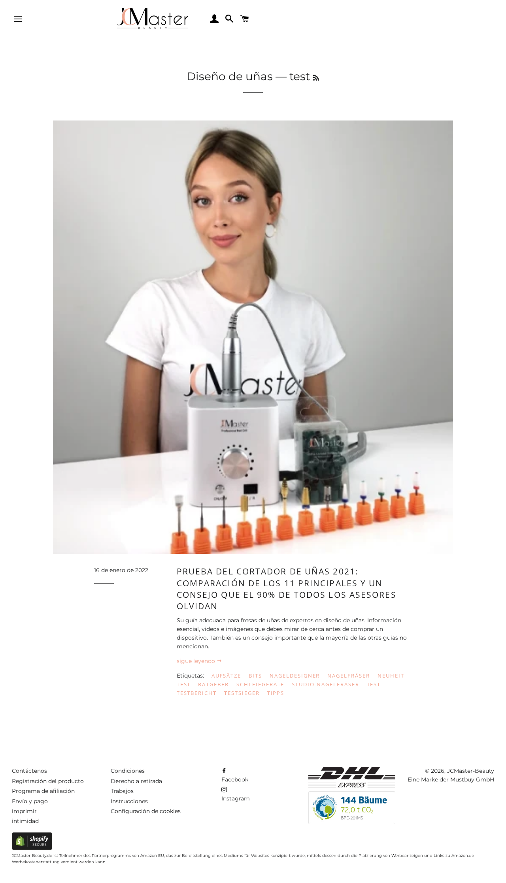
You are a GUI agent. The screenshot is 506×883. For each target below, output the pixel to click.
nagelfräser (348, 675)
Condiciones (128, 770)
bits (255, 675)
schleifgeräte (260, 684)
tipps (276, 693)
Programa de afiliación (43, 791)
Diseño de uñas (230, 76)
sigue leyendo (197, 661)
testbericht (197, 693)
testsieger (242, 693)
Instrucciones (129, 801)
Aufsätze (226, 675)
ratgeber (213, 684)
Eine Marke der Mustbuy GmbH (451, 779)
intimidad (25, 821)
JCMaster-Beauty (470, 770)
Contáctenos (29, 770)
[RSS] (316, 78)
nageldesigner (295, 675)
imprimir (24, 811)
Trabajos (122, 791)
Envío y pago (30, 801)
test (374, 684)
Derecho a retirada (136, 781)
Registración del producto (48, 781)
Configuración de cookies (146, 811)
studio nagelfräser (325, 684)
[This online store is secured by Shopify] (32, 847)
